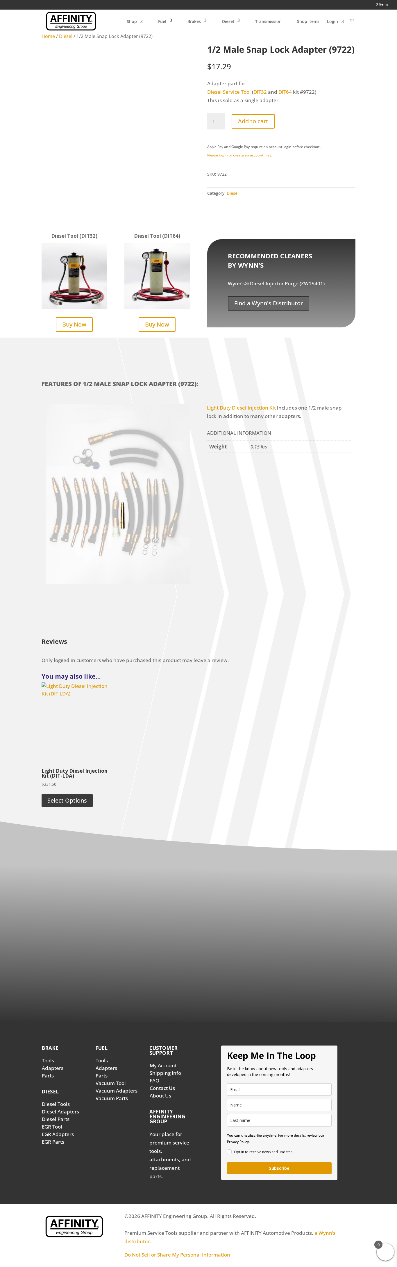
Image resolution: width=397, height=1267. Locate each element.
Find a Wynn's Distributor (268, 303)
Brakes (194, 21)
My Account (163, 1065)
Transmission (268, 21)
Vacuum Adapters (116, 1090)
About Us (160, 1095)
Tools (48, 1060)
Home (48, 36)
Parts (48, 1075)
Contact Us (162, 1088)
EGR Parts (53, 1141)
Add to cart (253, 121)
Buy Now (74, 324)
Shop (132, 21)
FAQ (154, 1080)
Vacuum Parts (112, 1098)
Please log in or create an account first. (239, 155)
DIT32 (260, 92)
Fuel (162, 21)
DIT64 (285, 92)
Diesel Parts (55, 1119)
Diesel (228, 21)
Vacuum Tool (111, 1083)
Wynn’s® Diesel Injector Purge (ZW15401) (276, 283)
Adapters (52, 1068)
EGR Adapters (58, 1134)
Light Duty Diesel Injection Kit (241, 407)
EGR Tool (52, 1126)
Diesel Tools (56, 1104)
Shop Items (308, 21)
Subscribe (279, 1168)
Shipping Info (165, 1073)
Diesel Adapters (60, 1111)
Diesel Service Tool (229, 92)
